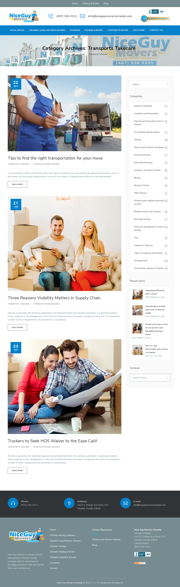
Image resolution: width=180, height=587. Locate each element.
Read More (17, 184)
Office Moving (140, 193)
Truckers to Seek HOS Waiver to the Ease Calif (52, 441)
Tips (136, 237)
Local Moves (17, 30)
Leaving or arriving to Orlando (147, 170)
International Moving (143, 162)
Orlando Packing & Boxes (62, 551)
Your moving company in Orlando (149, 268)
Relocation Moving (142, 219)
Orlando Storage (58, 546)
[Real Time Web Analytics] (140, 563)
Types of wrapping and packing (148, 253)
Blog (106, 3)
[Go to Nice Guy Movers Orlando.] (74, 54)
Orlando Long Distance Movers (47, 30)
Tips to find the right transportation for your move (55, 158)
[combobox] (150, 377)
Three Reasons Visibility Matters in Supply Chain (54, 298)
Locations (139, 30)
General (137, 139)
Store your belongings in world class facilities (150, 228)
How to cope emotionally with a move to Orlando (156, 349)
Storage (75, 30)
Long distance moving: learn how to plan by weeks (155, 309)
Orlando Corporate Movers (63, 557)
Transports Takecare (18, 164)
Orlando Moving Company (62, 535)
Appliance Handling (143, 106)
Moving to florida (141, 185)
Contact (54, 568)
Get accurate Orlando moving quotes (150, 147)
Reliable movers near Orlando (147, 211)
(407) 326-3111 (66, 16)
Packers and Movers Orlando (106, 539)
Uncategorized (140, 260)
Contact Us (156, 30)
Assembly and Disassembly (146, 113)
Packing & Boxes (90, 3)
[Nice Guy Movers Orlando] (24, 16)
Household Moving (142, 155)
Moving (137, 177)
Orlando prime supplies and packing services (150, 202)
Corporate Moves (117, 30)
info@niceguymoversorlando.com (110, 16)
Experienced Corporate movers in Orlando (149, 123)
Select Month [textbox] (139, 377)
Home (75, 3)
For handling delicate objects (147, 132)
